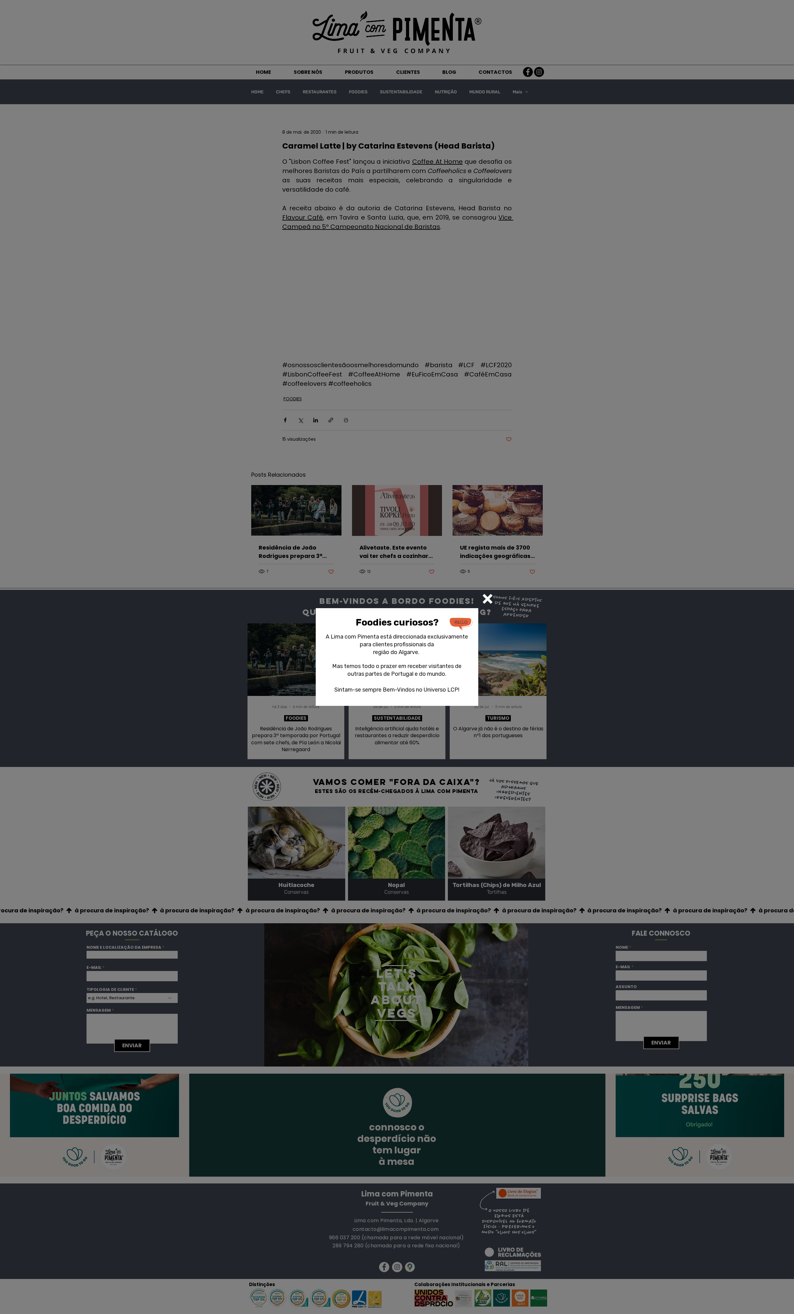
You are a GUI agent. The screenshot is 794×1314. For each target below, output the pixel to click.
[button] (487, 599)
